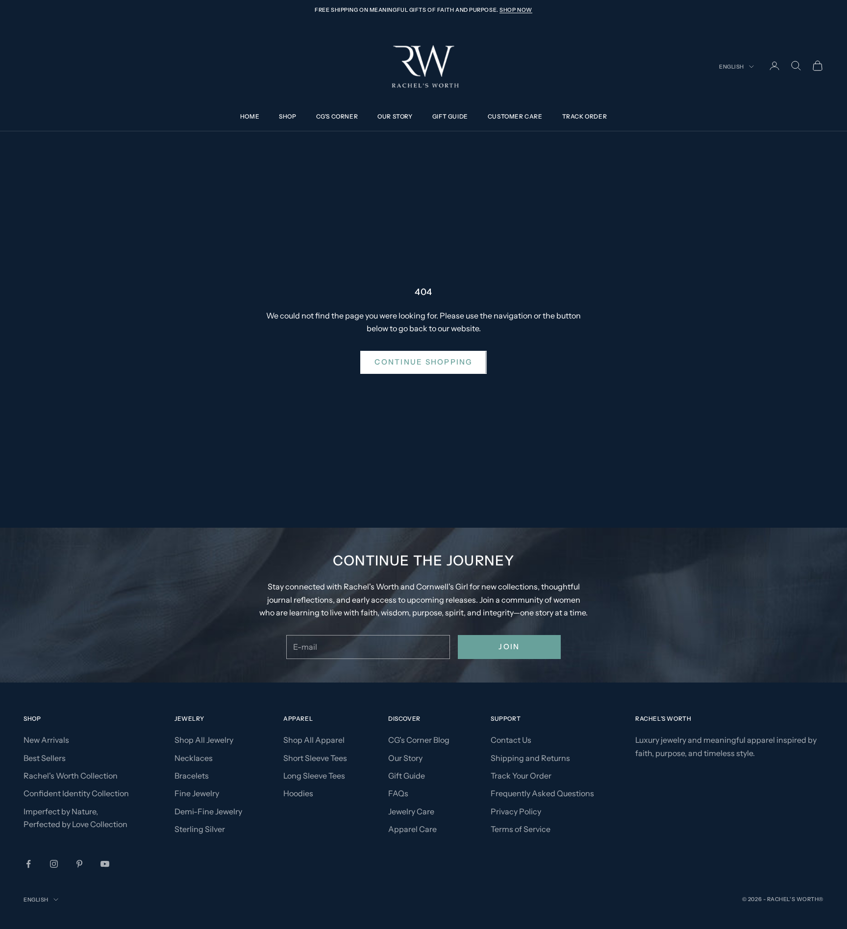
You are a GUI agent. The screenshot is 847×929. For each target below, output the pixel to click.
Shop (287, 117)
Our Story (394, 117)
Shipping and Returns (530, 758)
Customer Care (515, 117)
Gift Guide (450, 117)
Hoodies (298, 793)
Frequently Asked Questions (542, 793)
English (731, 66)
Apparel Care (412, 829)
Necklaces (193, 758)
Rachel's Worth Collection (71, 776)
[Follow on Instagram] (54, 864)
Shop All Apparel (314, 740)
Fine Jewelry (196, 793)
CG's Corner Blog (418, 740)
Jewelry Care (411, 811)
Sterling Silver (199, 829)
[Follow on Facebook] (28, 864)
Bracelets (191, 776)
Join (509, 646)
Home (249, 117)
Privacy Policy (516, 811)
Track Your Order (521, 776)
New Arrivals (46, 740)
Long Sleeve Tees (314, 776)
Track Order (584, 117)
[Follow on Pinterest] (79, 864)
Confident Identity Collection (76, 793)
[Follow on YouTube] (105, 864)
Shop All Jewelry (203, 740)
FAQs (398, 793)
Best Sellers (45, 758)
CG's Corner (337, 117)
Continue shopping (423, 362)
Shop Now (515, 9)
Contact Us (511, 740)
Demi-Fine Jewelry (208, 811)
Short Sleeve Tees (315, 758)
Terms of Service (520, 829)
